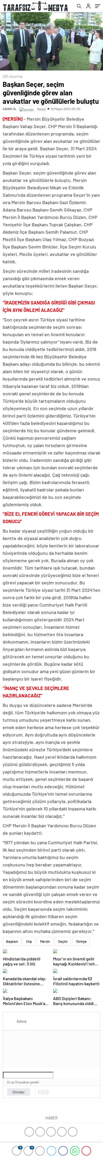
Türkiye (81, 941)
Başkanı (12, 941)
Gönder (18, 1092)
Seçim (63, 941)
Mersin (45, 941)
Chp (29, 941)
